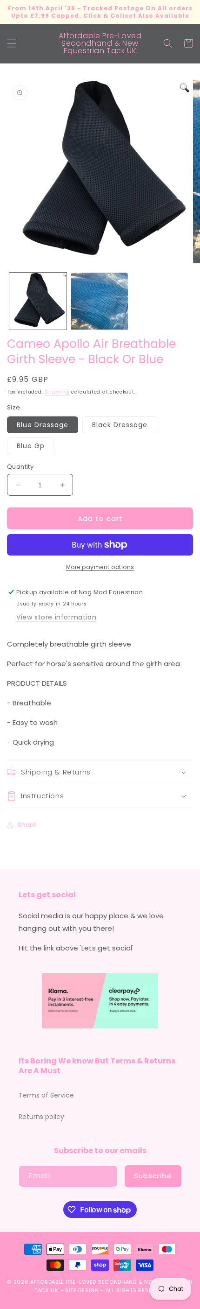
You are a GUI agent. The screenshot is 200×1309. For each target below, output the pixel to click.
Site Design (82, 1290)
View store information (56, 617)
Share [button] (27, 825)
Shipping (57, 391)
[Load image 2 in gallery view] (99, 301)
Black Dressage (119, 424)
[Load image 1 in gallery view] (38, 301)
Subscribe (153, 1176)
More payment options (100, 567)
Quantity (20, 466)
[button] (11, 43)
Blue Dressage (42, 424)
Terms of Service (46, 1095)
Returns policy (41, 1116)
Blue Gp (31, 445)
